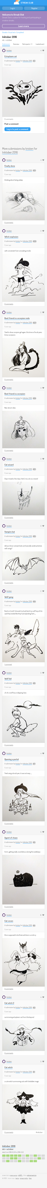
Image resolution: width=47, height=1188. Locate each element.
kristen (18, 61)
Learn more (23, 26)
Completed (20, 32)
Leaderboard (40, 44)
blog (30, 1178)
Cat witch (8, 1067)
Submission (6, 44)
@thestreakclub (31, 1175)
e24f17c (20, 1175)
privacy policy (24, 1178)
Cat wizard (9, 464)
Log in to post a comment (17, 129)
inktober (40, 1132)
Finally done (9, 166)
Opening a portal (11, 759)
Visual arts (11, 32)
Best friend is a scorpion (14, 393)
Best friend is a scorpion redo (17, 318)
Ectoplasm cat (10, 56)
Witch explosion (11, 236)
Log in (12, 8)
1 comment (8, 664)
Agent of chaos (10, 837)
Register (34, 8)
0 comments (8, 119)
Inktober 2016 (9, 37)
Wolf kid (7, 678)
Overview (16, 44)
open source (13, 1175)
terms (17, 1178)
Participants (26, 44)
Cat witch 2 (9, 1003)
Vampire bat (9, 531)
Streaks (4, 32)
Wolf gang (8, 597)
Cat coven (8, 921)
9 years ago (7, 65)
